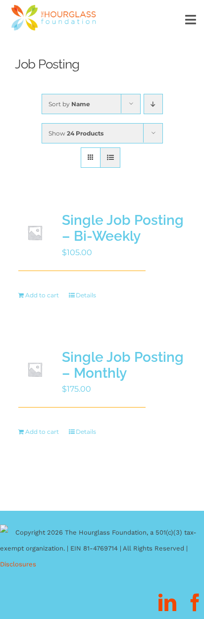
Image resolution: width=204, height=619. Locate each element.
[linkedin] (167, 603)
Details (86, 295)
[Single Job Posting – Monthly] (35, 369)
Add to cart (42, 295)
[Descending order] (153, 104)
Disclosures (18, 564)
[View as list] (110, 157)
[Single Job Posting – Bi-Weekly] (35, 232)
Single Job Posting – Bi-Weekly (123, 228)
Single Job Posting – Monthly (123, 365)
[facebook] (195, 603)
